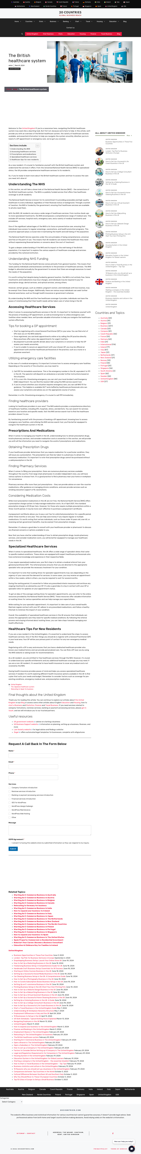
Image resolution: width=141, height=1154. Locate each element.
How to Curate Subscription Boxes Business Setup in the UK (38, 982)
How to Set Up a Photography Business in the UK (34, 979)
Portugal (104, 366)
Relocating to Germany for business (30, 905)
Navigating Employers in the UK (26, 1021)
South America (107, 371)
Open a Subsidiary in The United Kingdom (30, 1045)
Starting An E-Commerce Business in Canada (34, 903)
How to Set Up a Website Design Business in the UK (35, 990)
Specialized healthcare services (24, 157)
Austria (104, 321)
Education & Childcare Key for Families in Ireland (36, 945)
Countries (28, 21)
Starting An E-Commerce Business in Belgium (34, 900)
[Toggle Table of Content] (36, 146)
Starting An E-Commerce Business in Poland (34, 927)
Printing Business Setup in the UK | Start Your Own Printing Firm (40, 987)
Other (14, 817)
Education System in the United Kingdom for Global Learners (39, 1058)
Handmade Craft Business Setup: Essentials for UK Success (38, 968)
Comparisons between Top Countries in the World (34, 1072)
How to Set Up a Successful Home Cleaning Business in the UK (39, 997)
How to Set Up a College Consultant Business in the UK (36, 1003)
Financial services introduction (24, 799)
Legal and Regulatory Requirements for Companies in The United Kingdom (44, 1053)
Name (11, 751)
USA (102, 381)
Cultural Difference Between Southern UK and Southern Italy (38, 1074)
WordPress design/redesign (22, 806)
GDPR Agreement (16, 839)
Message (12, 823)
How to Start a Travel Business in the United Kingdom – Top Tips (40, 1064)
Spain (103, 373)
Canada (104, 329)
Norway (104, 360)
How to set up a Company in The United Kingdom (34, 1048)
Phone (12, 773)
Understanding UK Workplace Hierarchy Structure (34, 1011)
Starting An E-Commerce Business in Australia (35, 895)
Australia (104, 318)
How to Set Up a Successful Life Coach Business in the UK (37, 1005)
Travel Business (51, 705)
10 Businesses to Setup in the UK (27, 1016)
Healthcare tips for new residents (25, 160)
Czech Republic (107, 334)
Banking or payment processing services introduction (32, 795)
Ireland (103, 347)
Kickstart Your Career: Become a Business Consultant (38, 942)
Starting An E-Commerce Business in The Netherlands (38, 919)
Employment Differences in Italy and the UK (31, 1013)
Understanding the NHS (20, 149)
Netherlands (106, 355)
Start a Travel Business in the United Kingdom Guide (35, 1008)
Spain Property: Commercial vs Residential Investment (38, 940)
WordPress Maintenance (21, 810)
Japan (103, 352)
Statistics (30, 705)
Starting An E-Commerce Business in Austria (34, 898)
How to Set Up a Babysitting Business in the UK (33, 992)
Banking (66, 21)
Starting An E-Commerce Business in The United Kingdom (37, 1040)
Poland (103, 363)
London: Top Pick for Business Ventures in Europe (34, 958)
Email (11, 762)
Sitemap (21, 1133)
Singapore (105, 368)
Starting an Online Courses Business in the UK (32, 971)
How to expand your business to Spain (31, 935)
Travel (88, 21)
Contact (31, 1133)
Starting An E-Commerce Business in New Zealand (36, 921)
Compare (104, 331)
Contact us (70, 28)
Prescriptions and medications (23, 154)
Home (17, 21)
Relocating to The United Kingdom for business (33, 1034)
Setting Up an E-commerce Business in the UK (33, 984)
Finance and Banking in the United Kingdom (31, 1029)
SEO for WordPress (19, 803)
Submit (13, 849)
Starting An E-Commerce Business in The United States (39, 937)
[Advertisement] (70, 107)
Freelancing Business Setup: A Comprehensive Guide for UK (38, 966)
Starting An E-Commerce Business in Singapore (35, 932)
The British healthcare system (26, 1037)
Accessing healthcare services (23, 152)
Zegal (16, 732)
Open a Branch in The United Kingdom (29, 1042)
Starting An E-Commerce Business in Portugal (34, 929)
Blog (124, 21)
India (102, 342)
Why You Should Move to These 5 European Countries (35, 1077)
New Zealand (106, 358)
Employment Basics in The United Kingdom (31, 1032)
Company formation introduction (24, 788)
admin (11, 65)
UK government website (24, 722)
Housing (100, 21)
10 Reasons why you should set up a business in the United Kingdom (42, 1069)
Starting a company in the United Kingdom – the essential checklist (41, 1061)
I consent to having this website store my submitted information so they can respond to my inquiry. (50, 843)
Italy (102, 350)
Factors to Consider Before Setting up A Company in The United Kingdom (44, 1050)
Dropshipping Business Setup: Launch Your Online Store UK (38, 960)
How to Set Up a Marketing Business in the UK (32, 963)
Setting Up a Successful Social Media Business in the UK (37, 974)
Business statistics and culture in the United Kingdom (36, 1066)
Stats (41, 21)
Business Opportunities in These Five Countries (33, 955)
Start (77, 21)
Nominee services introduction (24, 791)
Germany (104, 339)
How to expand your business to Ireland (32, 911)
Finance (38, 705)
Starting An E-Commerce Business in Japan (33, 916)
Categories (4, 1098)
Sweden (104, 376)
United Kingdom (15, 68)
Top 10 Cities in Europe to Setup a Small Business (34, 1079)
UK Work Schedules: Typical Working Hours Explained (35, 1019)
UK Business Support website (26, 724)
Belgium (104, 323)
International (106, 344)
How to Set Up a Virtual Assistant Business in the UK (35, 995)
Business (53, 21)
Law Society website (22, 729)
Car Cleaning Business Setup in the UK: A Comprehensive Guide (39, 976)
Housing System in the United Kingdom (30, 1056)
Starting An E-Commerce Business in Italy (33, 913)
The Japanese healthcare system (22, 687)
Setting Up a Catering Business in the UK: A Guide (34, 1000)
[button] (22, 34)
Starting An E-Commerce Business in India (33, 908)
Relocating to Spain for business (22, 689)
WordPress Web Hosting (21, 814)
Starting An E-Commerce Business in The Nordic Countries (40, 924)
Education (113, 21)
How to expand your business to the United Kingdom (35, 1027)
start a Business (15, 705)
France (103, 336)
